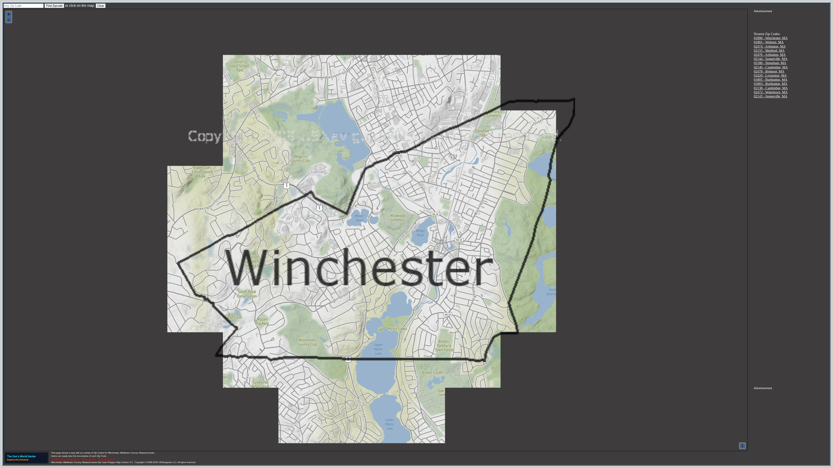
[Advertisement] (791, 18)
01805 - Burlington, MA (770, 79)
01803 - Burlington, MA (770, 84)
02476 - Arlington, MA (770, 55)
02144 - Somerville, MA (770, 59)
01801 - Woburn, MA (769, 42)
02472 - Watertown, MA (771, 92)
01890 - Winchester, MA (771, 38)
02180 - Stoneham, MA (770, 63)
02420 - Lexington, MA (770, 75)
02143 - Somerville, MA (770, 96)
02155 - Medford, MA (769, 50)
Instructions (73, 459)
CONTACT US (58, 459)
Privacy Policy (88, 459)
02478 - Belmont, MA (769, 71)
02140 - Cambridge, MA (771, 67)
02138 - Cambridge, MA (771, 88)
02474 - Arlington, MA (770, 46)
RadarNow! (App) (106, 459)
